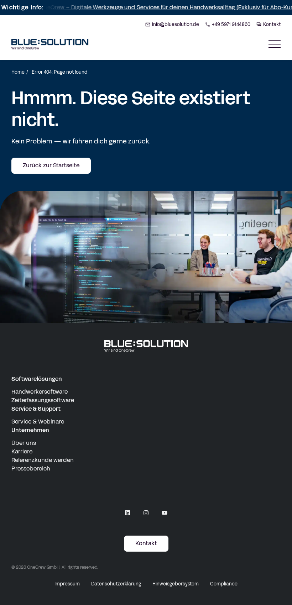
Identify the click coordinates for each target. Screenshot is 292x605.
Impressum (67, 584)
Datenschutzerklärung (116, 584)
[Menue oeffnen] (274, 44)
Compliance (224, 584)
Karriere (21, 451)
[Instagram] (146, 512)
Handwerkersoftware (39, 392)
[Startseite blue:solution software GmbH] (50, 44)
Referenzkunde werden (42, 460)
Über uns (23, 443)
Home (18, 72)
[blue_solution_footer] (146, 346)
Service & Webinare (37, 421)
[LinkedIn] (127, 512)
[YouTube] (164, 512)
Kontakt (146, 543)
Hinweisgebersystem (175, 584)
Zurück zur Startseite (51, 165)
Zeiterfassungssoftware (42, 400)
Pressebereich (30, 468)
